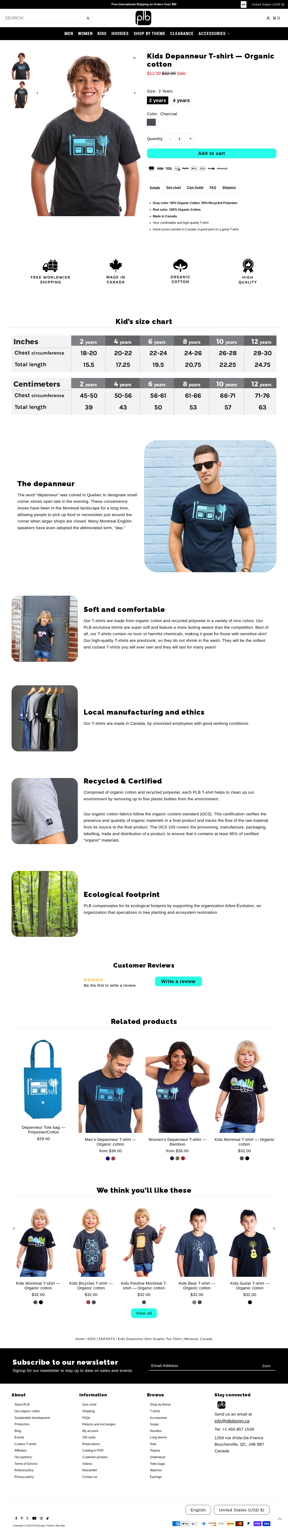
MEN (68, 33)
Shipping (229, 187)
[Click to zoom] (134, 58)
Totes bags (157, 1463)
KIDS (102, 33)
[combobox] (43, 18)
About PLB (22, 1404)
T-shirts (155, 1411)
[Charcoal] (242, 1158)
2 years (157, 100)
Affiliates (20, 1450)
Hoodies (156, 1431)
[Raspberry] (183, 1158)
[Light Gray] (194, 1302)
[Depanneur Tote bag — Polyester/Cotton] (43, 1079)
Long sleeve (158, 1437)
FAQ (213, 187)
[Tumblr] (27, 1519)
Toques (155, 1450)
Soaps (154, 1424)
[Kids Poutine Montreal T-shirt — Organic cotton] (144, 1241)
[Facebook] (15, 1519)
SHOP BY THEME (149, 33)
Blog (17, 1431)
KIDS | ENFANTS (101, 1339)
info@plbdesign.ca (232, 1420)
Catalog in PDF (93, 1450)
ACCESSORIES (212, 33)
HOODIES (120, 33)
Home (80, 1339)
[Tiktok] (47, 1519)
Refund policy (24, 1470)
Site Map (60, 1525)
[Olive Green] (177, 1158)
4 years (181, 100)
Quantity (155, 138)
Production (22, 1424)
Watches (156, 1470)
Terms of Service (26, 1463)
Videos (87, 1463)
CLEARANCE (182, 33)
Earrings (156, 1477)
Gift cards (88, 1437)
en (243, 4)
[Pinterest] (21, 1519)
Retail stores (91, 1444)
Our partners (23, 1457)
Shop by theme (160, 1404)
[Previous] (37, 93)
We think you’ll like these (144, 1190)
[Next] (134, 93)
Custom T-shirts (25, 1444)
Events (19, 1437)
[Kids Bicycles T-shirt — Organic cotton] (91, 1241)
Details (155, 187)
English (198, 1510)
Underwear (157, 1457)
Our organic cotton (27, 1411)
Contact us (89, 1477)
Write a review (178, 981)
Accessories (158, 1417)
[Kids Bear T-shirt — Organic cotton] (196, 1241)
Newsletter (89, 1470)
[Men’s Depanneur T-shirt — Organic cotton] (110, 1085)
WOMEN (85, 33)
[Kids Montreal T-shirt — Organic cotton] (244, 1085)
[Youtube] (33, 1519)
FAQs (86, 1417)
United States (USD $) (268, 4)
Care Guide (195, 187)
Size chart (173, 187)
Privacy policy (24, 1477)
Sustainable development (32, 1417)
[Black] (247, 1158)
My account (90, 1431)
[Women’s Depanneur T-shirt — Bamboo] (177, 1085)
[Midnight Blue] (172, 1158)
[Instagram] (41, 1519)
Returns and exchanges (98, 1424)
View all (144, 1313)
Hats (153, 1444)
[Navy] (108, 1158)
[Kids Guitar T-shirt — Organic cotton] (249, 1241)
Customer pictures (95, 1457)
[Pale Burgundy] (113, 1158)
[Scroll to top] (279, 1518)
